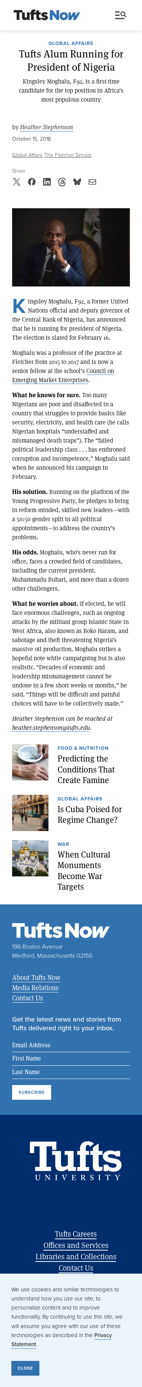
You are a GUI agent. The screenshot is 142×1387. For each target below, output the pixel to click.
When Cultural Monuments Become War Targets (84, 870)
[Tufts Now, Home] (47, 15)
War (63, 845)
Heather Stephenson (46, 127)
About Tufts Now (36, 977)
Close (25, 1368)
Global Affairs (71, 44)
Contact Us (27, 997)
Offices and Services (76, 1245)
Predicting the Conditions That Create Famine (86, 769)
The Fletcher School (67, 155)
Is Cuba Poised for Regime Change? (90, 814)
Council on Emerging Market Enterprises (63, 375)
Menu (122, 15)
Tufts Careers (76, 1234)
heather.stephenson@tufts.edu (51, 727)
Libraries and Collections (76, 1256)
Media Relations (35, 987)
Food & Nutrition (83, 749)
